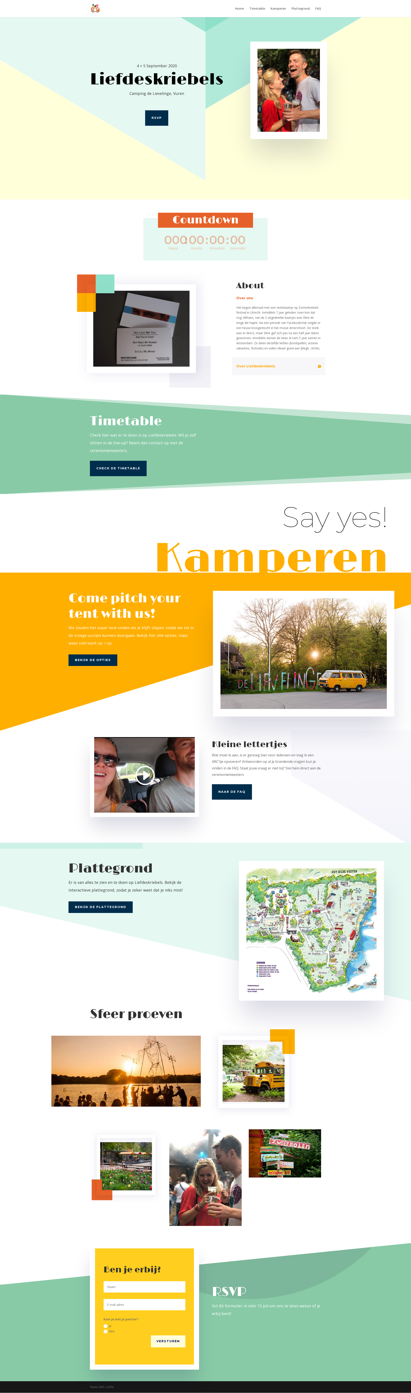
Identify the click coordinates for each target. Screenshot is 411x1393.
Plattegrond (301, 8)
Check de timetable (118, 468)
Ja (110, 1326)
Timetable (257, 8)
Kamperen (278, 8)
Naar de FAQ (232, 792)
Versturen (168, 1341)
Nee (112, 1331)
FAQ (318, 8)
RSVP (157, 118)
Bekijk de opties (93, 660)
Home (239, 8)
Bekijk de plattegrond (100, 907)
